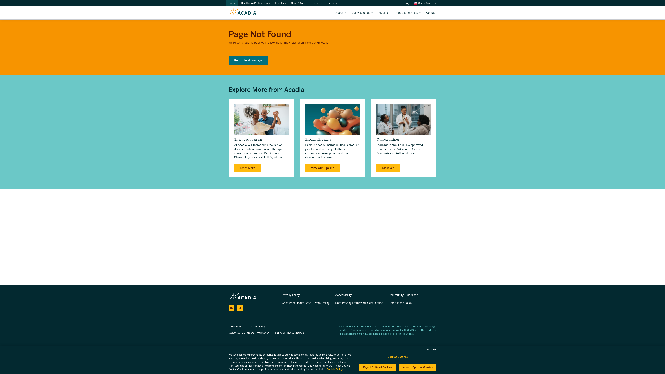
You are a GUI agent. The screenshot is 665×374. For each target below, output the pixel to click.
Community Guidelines (403, 295)
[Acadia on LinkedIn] (231, 308)
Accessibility (343, 295)
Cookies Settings (398, 356)
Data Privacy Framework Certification (359, 303)
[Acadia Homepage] (128, 12)
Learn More (247, 168)
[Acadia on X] (240, 308)
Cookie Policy (335, 369)
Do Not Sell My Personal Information (249, 333)
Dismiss (431, 349)
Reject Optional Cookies (377, 367)
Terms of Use (236, 326)
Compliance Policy (400, 303)
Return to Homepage (248, 60)
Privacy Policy (291, 295)
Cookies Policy (257, 326)
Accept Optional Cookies (418, 367)
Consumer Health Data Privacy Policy (306, 303)
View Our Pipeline (322, 168)
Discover (388, 168)
